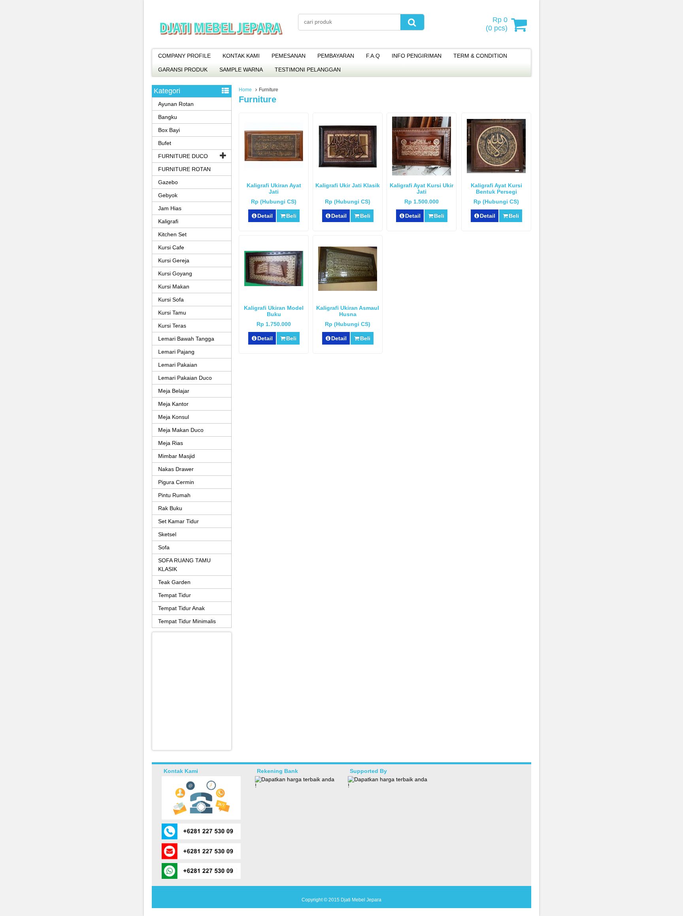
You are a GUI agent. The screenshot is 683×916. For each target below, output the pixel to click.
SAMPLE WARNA (241, 69)
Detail (265, 216)
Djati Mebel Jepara (361, 900)
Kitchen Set (172, 234)
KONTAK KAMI (241, 56)
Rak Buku (170, 508)
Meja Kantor (173, 404)
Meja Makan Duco (181, 430)
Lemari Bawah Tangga (186, 338)
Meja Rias (170, 443)
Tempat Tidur (174, 595)
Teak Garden (174, 582)
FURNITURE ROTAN (184, 169)
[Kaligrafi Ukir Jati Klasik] (347, 165)
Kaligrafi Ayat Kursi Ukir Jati (421, 188)
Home (245, 89)
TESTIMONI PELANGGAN (308, 69)
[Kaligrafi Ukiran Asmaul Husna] (347, 289)
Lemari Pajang (176, 352)
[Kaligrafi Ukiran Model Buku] (273, 284)
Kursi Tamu (172, 312)
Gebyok (167, 195)
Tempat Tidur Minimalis (187, 621)
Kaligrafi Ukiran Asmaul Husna (347, 311)
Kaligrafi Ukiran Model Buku (274, 311)
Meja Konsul (173, 417)
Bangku (167, 117)
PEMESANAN (289, 56)
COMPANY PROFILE (184, 56)
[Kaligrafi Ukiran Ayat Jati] (273, 169)
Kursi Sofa (171, 299)
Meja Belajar (173, 391)
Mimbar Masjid (176, 456)
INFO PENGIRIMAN (416, 56)
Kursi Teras (172, 325)
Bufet (164, 143)
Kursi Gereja (173, 260)
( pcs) (497, 24)
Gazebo (168, 182)
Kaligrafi (168, 221)
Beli (291, 216)
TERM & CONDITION (480, 56)
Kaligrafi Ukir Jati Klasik (347, 185)
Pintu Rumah (174, 495)
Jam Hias (169, 208)
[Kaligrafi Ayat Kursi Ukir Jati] (421, 173)
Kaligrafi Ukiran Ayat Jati (274, 188)
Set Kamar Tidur (178, 521)
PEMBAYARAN (335, 56)
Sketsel (167, 534)
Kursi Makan (173, 286)
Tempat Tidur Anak (181, 608)
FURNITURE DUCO (183, 156)
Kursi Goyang (175, 273)
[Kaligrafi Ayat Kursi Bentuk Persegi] (496, 171)
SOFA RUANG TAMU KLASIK (184, 564)
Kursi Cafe (171, 247)
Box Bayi (169, 130)
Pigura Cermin (176, 482)
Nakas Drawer (176, 469)
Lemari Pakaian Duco (185, 378)
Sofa (164, 547)
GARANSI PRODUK (183, 69)
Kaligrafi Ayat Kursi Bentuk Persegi (496, 188)
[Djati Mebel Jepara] (221, 43)
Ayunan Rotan (176, 104)
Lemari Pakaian (177, 365)
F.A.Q (373, 56)
